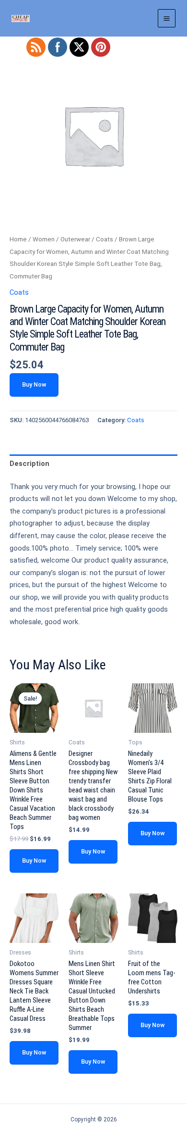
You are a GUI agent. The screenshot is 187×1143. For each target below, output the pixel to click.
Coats (104, 239)
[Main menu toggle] (166, 18)
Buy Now (34, 384)
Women (44, 239)
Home (18, 239)
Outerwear (75, 239)
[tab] (93, 464)
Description (29, 463)
